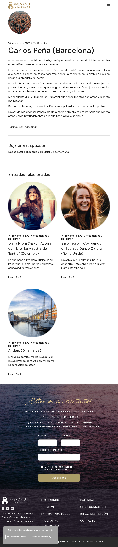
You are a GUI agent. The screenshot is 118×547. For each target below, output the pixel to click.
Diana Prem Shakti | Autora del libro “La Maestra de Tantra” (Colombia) (29, 248)
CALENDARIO (89, 500)
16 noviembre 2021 (19, 43)
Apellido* (66, 435)
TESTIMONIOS (50, 500)
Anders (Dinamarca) (24, 350)
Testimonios (40, 43)
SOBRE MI (47, 507)
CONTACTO (88, 520)
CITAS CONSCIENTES (94, 507)
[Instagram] (3, 508)
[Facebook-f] (7, 508)
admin (14, 238)
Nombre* (43, 435)
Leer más (13, 277)
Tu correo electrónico (50, 450)
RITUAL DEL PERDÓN (94, 513)
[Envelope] (12, 508)
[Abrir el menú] (108, 5)
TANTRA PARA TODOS (55, 513)
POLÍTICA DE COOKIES (96, 542)
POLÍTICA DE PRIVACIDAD (72, 542)
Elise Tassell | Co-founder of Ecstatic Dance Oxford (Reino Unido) (82, 248)
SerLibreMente (25, 513)
